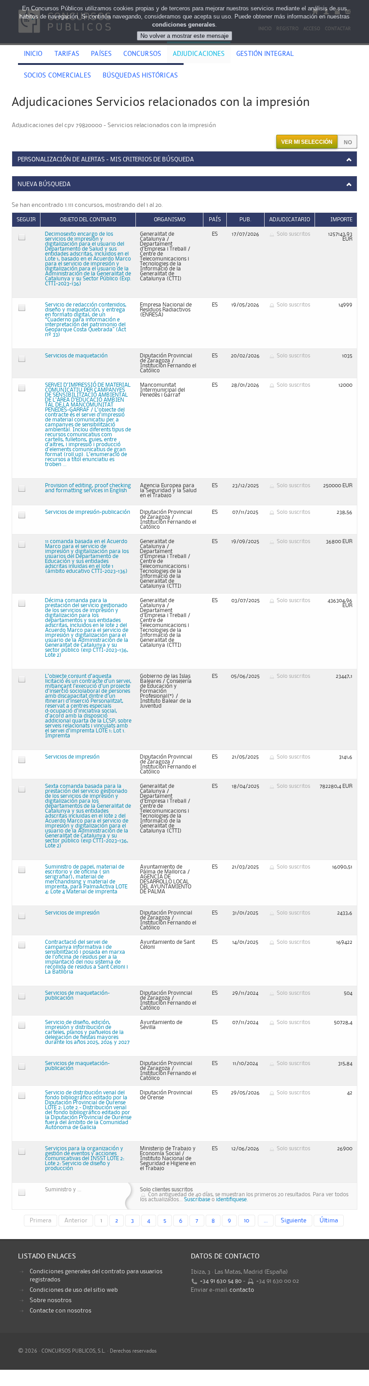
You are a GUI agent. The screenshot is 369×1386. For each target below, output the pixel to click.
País (215, 219)
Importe (341, 219)
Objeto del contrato (88, 219)
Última (329, 1220)
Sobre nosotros (51, 1300)
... (266, 1220)
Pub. (245, 219)
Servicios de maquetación (76, 355)
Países (101, 54)
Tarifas (67, 54)
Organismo (169, 219)
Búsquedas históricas (140, 76)
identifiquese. (232, 1199)
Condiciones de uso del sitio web (74, 1290)
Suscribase (197, 1199)
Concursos (142, 54)
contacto (242, 1290)
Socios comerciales (57, 76)
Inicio (33, 54)
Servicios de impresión (72, 757)
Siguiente (293, 1220)
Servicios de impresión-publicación (87, 512)
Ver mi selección (307, 142)
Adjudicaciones (199, 54)
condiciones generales (183, 24)
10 (246, 1220)
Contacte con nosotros (60, 1310)
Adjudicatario (289, 219)
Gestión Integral (265, 54)
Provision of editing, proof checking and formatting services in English (88, 488)
